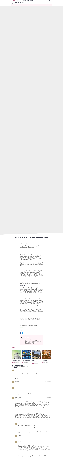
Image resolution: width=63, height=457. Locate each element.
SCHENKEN (28, 0)
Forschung (13, 362)
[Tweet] (22, 333)
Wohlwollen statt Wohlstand (45, 360)
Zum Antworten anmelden (47, 381)
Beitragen (21, 0)
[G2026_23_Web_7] (46, 354)
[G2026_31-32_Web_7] (26, 354)
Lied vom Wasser (33, 360)
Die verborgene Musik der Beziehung (16, 360)
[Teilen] (20, 333)
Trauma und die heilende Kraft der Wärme (26, 360)
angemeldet (16, 366)
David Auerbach (17, 361)
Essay (22, 362)
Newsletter (24, 0)
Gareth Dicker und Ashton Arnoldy (36, 361)
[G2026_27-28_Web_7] (36, 354)
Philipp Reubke (45, 361)
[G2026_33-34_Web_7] (16, 354)
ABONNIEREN (31, 0)
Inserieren (18, 0)
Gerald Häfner (27, 337)
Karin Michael (26, 361)
